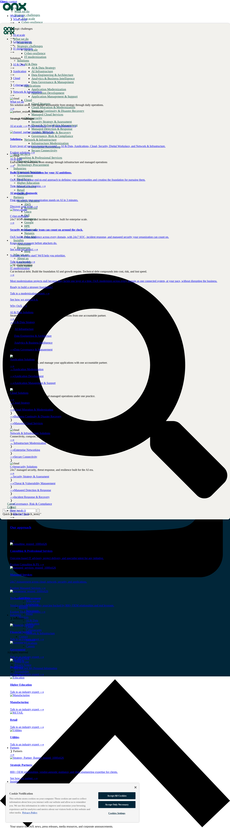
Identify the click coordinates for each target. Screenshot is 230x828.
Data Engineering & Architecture (33, 335)
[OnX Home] (14, 9)
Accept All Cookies (116, 795)
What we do (17, 15)
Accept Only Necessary (117, 804)
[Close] (135, 787)
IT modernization (64, 126)
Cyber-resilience (39, 126)
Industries (15, 615)
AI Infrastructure (24, 329)
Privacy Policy (29, 812)
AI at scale (18, 126)
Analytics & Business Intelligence (33, 342)
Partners (14, 747)
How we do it (18, 510)
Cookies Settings (116, 813)
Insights (14, 781)
